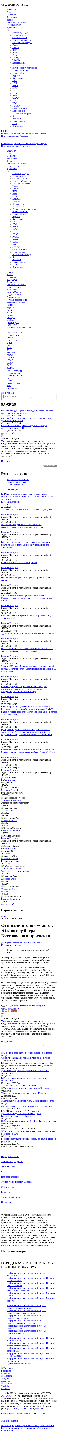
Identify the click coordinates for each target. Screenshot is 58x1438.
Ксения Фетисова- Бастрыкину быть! (19, 562)
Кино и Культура (20, 32)
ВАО (14, 103)
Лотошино (17, 126)
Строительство (19, 37)
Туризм (15, 47)
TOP (14, 123)
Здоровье (11, 20)
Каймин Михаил (9, 780)
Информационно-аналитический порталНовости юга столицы (26, 1316)
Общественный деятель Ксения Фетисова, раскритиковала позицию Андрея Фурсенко (22, 525)
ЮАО (15, 85)
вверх (4, 1013)
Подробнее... (7, 461)
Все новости (7, 133)
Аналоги (16, 118)
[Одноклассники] (9, 1010)
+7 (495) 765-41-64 (20, 1408)
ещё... (9, 30)
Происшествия (14, 25)
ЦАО (14, 80)
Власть (10, 12)
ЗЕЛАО (16, 106)
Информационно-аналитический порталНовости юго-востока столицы (26, 1322)
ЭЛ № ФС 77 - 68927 (11, 1396)
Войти (4, 131)
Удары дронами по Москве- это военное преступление (27, 633)
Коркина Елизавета (10, 830)
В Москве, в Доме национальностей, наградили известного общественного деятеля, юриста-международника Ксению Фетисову (24, 689)
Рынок (15, 45)
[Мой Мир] (12, 1010)
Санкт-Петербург (20, 108)
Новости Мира (19, 73)
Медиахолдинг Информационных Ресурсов (24, 134)
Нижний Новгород (21, 113)
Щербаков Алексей (10, 502)
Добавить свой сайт (50, 466)
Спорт (15, 55)
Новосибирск (18, 111)
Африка (16, 75)
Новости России (20, 70)
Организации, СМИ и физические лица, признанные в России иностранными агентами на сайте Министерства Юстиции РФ (28, 1428)
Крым (15, 116)
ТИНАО (16, 90)
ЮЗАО (15, 98)
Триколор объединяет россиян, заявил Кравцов (23, 1093)
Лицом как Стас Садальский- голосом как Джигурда (26, 509)
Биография (17, 78)
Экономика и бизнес (16, 22)
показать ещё (7, 433)
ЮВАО (15, 95)
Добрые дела (18, 63)
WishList (16, 60)
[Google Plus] (15, 1010)
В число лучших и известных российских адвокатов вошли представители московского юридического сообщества (26, 544)
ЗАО (14, 88)
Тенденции (12, 17)
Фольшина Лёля (9, 820)
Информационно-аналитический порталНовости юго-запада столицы (26, 1311)
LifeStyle (16, 58)
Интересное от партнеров (24, 68)
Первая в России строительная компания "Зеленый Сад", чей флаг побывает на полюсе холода (28, 649)
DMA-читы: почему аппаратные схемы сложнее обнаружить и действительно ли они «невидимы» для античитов (27, 496)
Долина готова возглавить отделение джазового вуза (26, 1106)
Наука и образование (22, 40)
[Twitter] (6, 1010)
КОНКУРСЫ (18, 65)
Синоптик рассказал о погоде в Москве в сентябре (25, 1058)
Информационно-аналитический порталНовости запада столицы (26, 1306)
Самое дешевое (19, 121)
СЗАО (15, 101)
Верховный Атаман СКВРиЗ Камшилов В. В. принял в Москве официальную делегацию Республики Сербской (28, 751)
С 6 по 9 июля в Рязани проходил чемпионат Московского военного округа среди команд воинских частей (27, 598)
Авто (14, 52)
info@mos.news (37, 1408)
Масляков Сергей (9, 790)
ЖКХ (15, 50)
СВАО (15, 93)
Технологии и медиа (22, 42)
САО (14, 83)
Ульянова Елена (8, 810)
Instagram (40, 1005)
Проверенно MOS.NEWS (19, 1363)
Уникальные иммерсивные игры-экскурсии (22, 441)
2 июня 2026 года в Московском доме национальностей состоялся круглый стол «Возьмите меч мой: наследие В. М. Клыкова (28, 668)
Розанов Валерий (9, 514)
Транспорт (12, 27)
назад (3, 916)
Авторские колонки (23, 133)
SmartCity (11, 9)
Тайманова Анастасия (11, 800)
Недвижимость (19, 35)
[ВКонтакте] (3, 1010)
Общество (11, 14)
